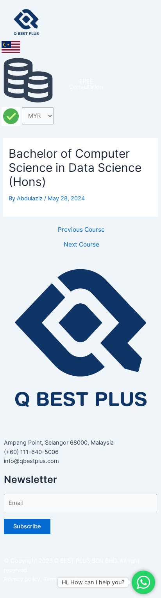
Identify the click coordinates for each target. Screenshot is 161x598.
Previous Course (81, 230)
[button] (140, 19)
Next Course (81, 244)
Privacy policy (22, 579)
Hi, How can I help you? (93, 582)
